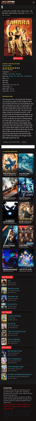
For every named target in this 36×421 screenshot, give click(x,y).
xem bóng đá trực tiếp (22, 415)
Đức (22, 76)
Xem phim (18, 58)
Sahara (24, 142)
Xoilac (6, 417)
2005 (7, 78)
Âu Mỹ (10, 76)
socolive (6, 411)
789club (27, 413)
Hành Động (11, 74)
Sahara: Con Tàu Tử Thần (11, 64)
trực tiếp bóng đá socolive (23, 411)
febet (12, 415)
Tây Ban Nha (28, 76)
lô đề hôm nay (18, 413)
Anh (15, 76)
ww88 (12, 411)
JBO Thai (7, 415)
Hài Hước (18, 74)
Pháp (18, 76)
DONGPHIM (7, 388)
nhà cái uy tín (8, 413)
